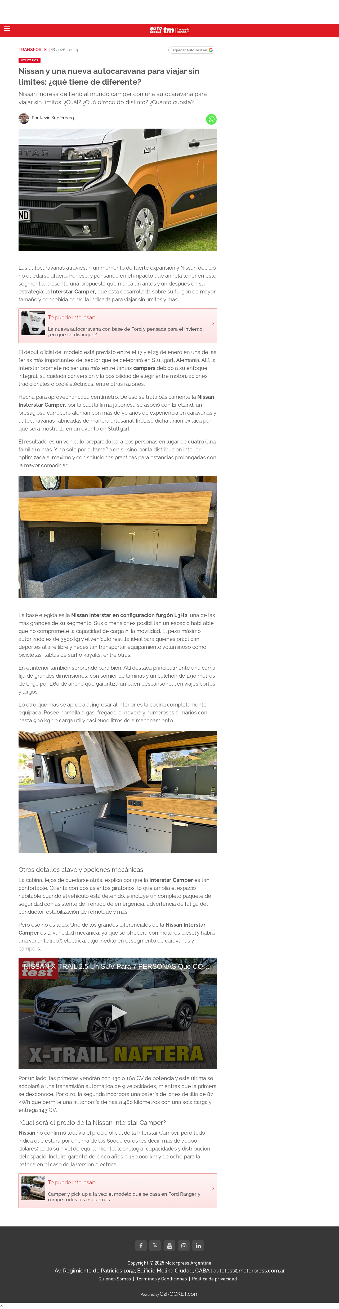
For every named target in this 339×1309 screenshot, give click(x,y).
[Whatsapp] (211, 119)
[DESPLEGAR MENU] (7, 28)
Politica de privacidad (214, 1278)
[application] (118, 1013)
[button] (118, 1013)
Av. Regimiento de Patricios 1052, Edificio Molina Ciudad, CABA (132, 1270)
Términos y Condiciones (161, 1278)
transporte (33, 49)
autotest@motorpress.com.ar (249, 1270)
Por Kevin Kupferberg (53, 117)
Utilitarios (29, 60)
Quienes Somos (114, 1278)
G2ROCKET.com (179, 1294)
